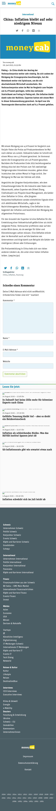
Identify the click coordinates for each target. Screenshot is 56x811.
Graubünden (8, 545)
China (5, 275)
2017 (51, 794)
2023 (20, 794)
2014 (14, 798)
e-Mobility (7, 708)
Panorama (7, 569)
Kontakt (28, 770)
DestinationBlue (10, 681)
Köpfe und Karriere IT (12, 651)
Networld (7, 661)
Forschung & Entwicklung (14, 715)
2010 (35, 798)
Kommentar (9, 301)
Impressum (28, 757)
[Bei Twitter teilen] (17, 31)
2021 (30, 794)
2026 (4, 794)
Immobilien (8, 725)
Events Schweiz (10, 539)
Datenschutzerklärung (28, 763)
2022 (25, 794)
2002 (36, 801)
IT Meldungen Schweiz (13, 644)
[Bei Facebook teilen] (22, 31)
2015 (9, 798)
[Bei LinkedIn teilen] (33, 31)
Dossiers (7, 712)
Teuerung (19, 275)
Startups (7, 630)
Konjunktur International (14, 566)
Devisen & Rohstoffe (12, 624)
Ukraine (6, 719)
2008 (46, 798)
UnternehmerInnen (11, 732)
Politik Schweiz (10, 532)
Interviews (8, 688)
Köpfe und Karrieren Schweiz (16, 542)
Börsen (6, 620)
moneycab (10, 63)
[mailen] (39, 31)
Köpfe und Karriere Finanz (15, 593)
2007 (51, 798)
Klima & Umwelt (10, 701)
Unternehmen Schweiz (13, 528)
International (28, 15)
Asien (5, 610)
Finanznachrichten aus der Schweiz (19, 583)
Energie (6, 705)
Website (6, 362)
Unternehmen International (15, 559)
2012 (24, 798)
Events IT (7, 654)
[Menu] (4, 3)
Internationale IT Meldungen (16, 647)
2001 (42, 801)
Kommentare (8, 729)
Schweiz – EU (9, 722)
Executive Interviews (12, 695)
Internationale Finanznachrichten (18, 590)
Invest (6, 600)
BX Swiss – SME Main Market (16, 586)
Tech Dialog (8, 658)
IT (4, 634)
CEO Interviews (10, 691)
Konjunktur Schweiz (12, 535)
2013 (19, 798)
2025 (9, 794)
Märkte (6, 606)
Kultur (6, 671)
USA (5, 617)
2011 (29, 798)
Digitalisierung (10, 640)
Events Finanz (9, 596)
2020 (36, 794)
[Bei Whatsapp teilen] (28, 31)
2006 (14, 801)
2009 (40, 798)
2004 (25, 801)
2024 (14, 794)
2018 (46, 794)
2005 (20, 801)
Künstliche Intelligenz (13, 637)
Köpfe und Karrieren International (18, 573)
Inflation (11, 275)
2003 (31, 801)
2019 (41, 794)
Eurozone (7, 613)
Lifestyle (7, 675)
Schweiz (7, 525)
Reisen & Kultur (10, 668)
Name (6, 338)
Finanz (6, 579)
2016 (3, 798)
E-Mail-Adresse (10, 350)
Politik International (12, 562)
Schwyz (6, 549)
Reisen (6, 678)
